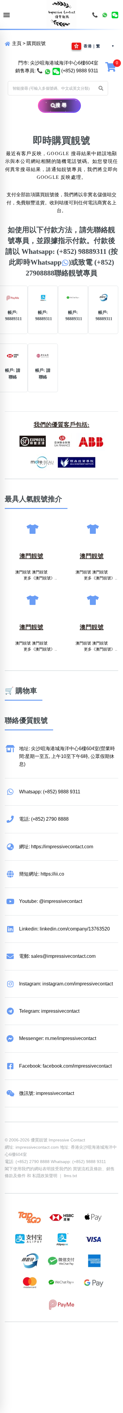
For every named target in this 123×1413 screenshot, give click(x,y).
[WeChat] (115, 15)
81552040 (106, 1340)
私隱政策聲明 (44, 1175)
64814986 (83, 1348)
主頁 (16, 43)
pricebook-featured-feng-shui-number (44, 1356)
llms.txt (70, 1175)
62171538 (15, 1340)
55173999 (61, 1340)
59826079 (15, 1348)
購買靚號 (36, 43)
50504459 (61, 1348)
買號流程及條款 (87, 1168)
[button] (101, 88)
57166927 (83, 1340)
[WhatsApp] (105, 15)
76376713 (106, 1348)
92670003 (38, 1340)
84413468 (38, 1348)
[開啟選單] (6, 15)
